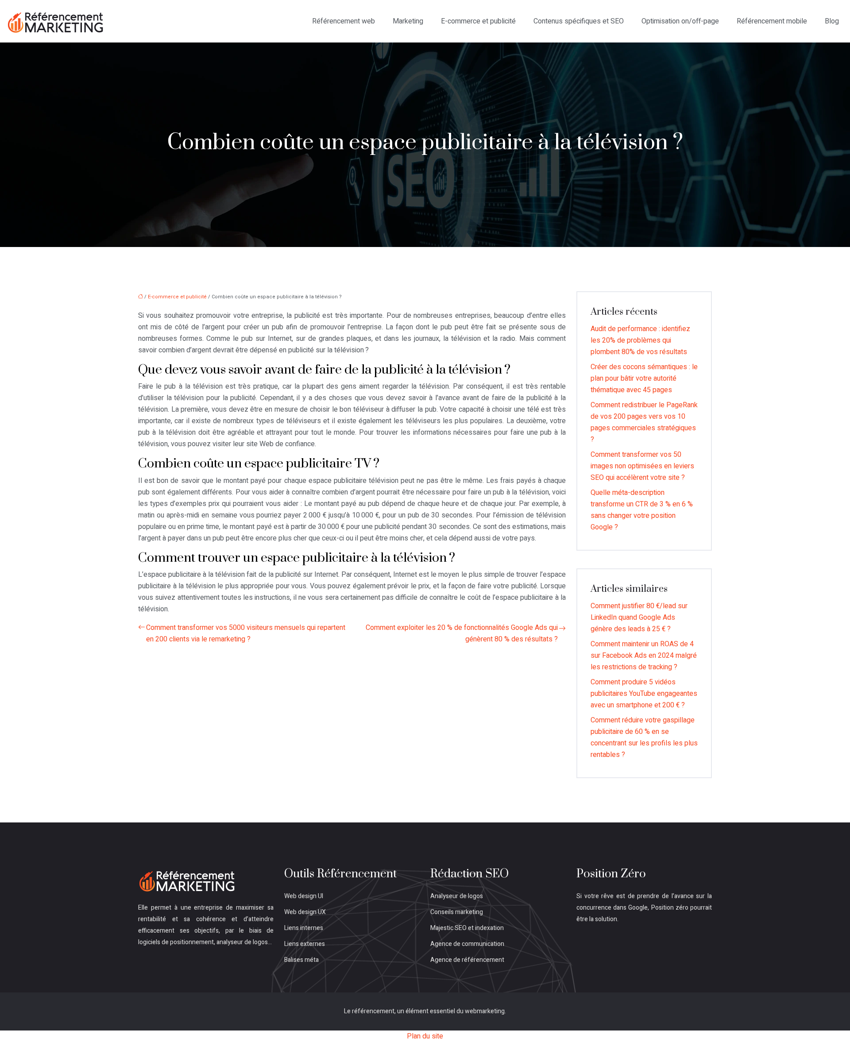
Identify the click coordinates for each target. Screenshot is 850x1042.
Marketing (408, 21)
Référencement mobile (772, 21)
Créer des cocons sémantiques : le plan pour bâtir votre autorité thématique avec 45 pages (644, 378)
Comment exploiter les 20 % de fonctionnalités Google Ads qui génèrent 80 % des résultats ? (462, 633)
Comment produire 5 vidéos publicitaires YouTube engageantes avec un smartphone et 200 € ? (644, 693)
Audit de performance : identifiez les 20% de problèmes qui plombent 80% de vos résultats (640, 340)
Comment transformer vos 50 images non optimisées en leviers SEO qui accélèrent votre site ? (642, 466)
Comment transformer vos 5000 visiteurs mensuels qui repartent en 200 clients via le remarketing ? (245, 633)
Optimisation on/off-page (680, 21)
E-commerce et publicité (478, 21)
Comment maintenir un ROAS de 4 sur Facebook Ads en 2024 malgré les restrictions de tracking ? (644, 655)
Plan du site (425, 1036)
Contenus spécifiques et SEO (578, 21)
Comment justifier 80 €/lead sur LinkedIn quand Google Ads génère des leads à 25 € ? (639, 617)
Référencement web (343, 21)
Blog (832, 21)
